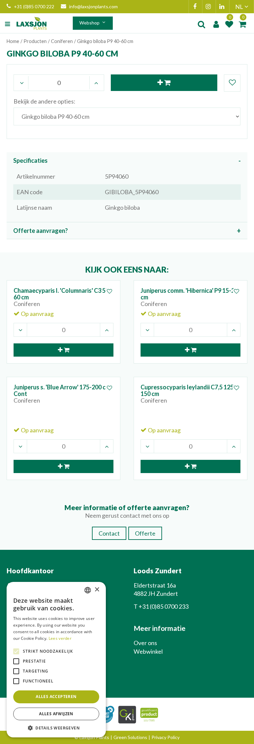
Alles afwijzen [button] (56, 714)
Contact (109, 533)
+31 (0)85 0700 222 (34, 6)
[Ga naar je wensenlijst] (229, 24)
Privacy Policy (165, 737)
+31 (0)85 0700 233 (164, 606)
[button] (56, 727)
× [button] (96, 589)
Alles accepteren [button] (56, 696)
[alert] (56, 660)
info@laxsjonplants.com (93, 6)
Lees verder (60, 638)
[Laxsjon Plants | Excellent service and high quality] (32, 23)
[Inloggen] (216, 24)
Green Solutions (130, 737)
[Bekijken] (242, 24)
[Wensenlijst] (229, 24)
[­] (8, 24)
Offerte (145, 533)
